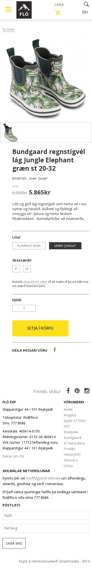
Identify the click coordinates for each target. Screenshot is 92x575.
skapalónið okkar (36, 282)
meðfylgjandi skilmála (43, 478)
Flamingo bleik (28, 246)
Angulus (70, 415)
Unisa (68, 465)
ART (67, 426)
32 (27, 269)
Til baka (8, 29)
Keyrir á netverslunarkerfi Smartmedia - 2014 (54, 561)
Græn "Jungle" (65, 246)
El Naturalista (74, 443)
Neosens (71, 460)
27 (16, 269)
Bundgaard (72, 437)
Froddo (69, 448)
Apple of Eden (75, 420)
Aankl (68, 409)
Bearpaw (71, 432)
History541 (72, 454)
